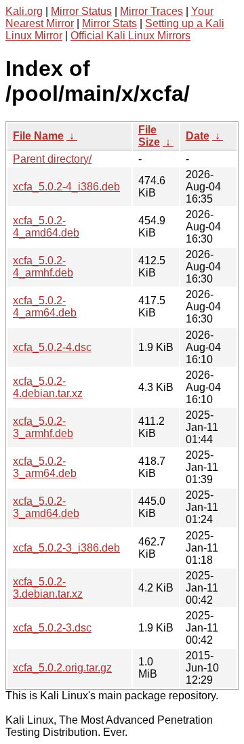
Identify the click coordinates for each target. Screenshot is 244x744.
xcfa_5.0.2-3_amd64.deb (46, 507)
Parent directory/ (52, 159)
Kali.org (24, 11)
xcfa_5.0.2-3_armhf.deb (43, 427)
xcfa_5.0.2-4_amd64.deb (46, 227)
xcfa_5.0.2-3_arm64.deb (45, 467)
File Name (38, 136)
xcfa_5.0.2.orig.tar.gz (62, 668)
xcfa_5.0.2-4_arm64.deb (45, 306)
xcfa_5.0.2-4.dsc (52, 347)
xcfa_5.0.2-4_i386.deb (66, 186)
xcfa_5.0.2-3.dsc (52, 628)
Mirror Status (81, 11)
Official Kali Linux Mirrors (130, 35)
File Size (149, 136)
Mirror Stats (109, 23)
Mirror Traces (151, 11)
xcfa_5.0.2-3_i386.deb (66, 548)
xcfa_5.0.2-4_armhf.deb (43, 266)
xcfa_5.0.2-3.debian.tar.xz (48, 588)
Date (197, 136)
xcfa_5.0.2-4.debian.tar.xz (48, 387)
